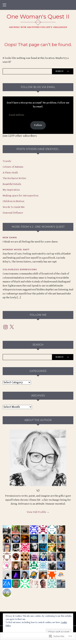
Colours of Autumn (13, 166)
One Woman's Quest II (38, 16)
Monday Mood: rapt (16, 249)
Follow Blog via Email (38, 87)
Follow (38, 125)
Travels (7, 161)
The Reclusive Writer (14, 178)
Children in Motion (13, 201)
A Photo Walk (10, 172)
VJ (38, 490)
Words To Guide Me (14, 207)
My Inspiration (11, 189)
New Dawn (10, 237)
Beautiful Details (12, 184)
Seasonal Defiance (13, 212)
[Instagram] (5, 327)
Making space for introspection (20, 195)
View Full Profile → (38, 512)
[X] (11, 327)
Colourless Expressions (20, 269)
